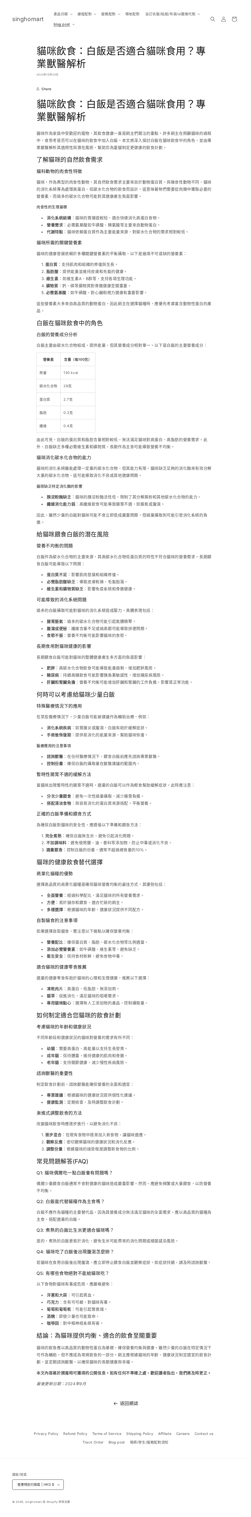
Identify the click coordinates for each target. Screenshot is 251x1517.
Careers (183, 1433)
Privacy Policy (46, 1433)
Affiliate (164, 1433)
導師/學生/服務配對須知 (149, 1442)
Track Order (93, 1442)
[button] (63, 14)
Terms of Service (107, 1433)
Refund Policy (75, 1433)
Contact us (204, 1433)
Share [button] (46, 89)
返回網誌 (129, 1403)
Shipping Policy (139, 1433)
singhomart (33, 1502)
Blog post (117, 1442)
